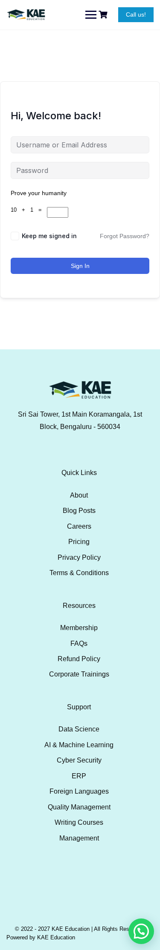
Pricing (79, 541)
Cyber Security (79, 760)
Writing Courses (79, 822)
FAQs (78, 643)
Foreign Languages (79, 791)
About (79, 495)
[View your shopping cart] (104, 15)
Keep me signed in (49, 235)
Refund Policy (79, 658)
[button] (141, 931)
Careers (79, 526)
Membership (79, 627)
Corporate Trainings (79, 674)
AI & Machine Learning (78, 744)
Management (79, 838)
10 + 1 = (29, 210)
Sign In (80, 265)
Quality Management (79, 807)
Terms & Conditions (79, 572)
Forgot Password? (124, 236)
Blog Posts (79, 510)
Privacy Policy (79, 557)
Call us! (136, 14)
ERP (79, 776)
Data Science (78, 729)
